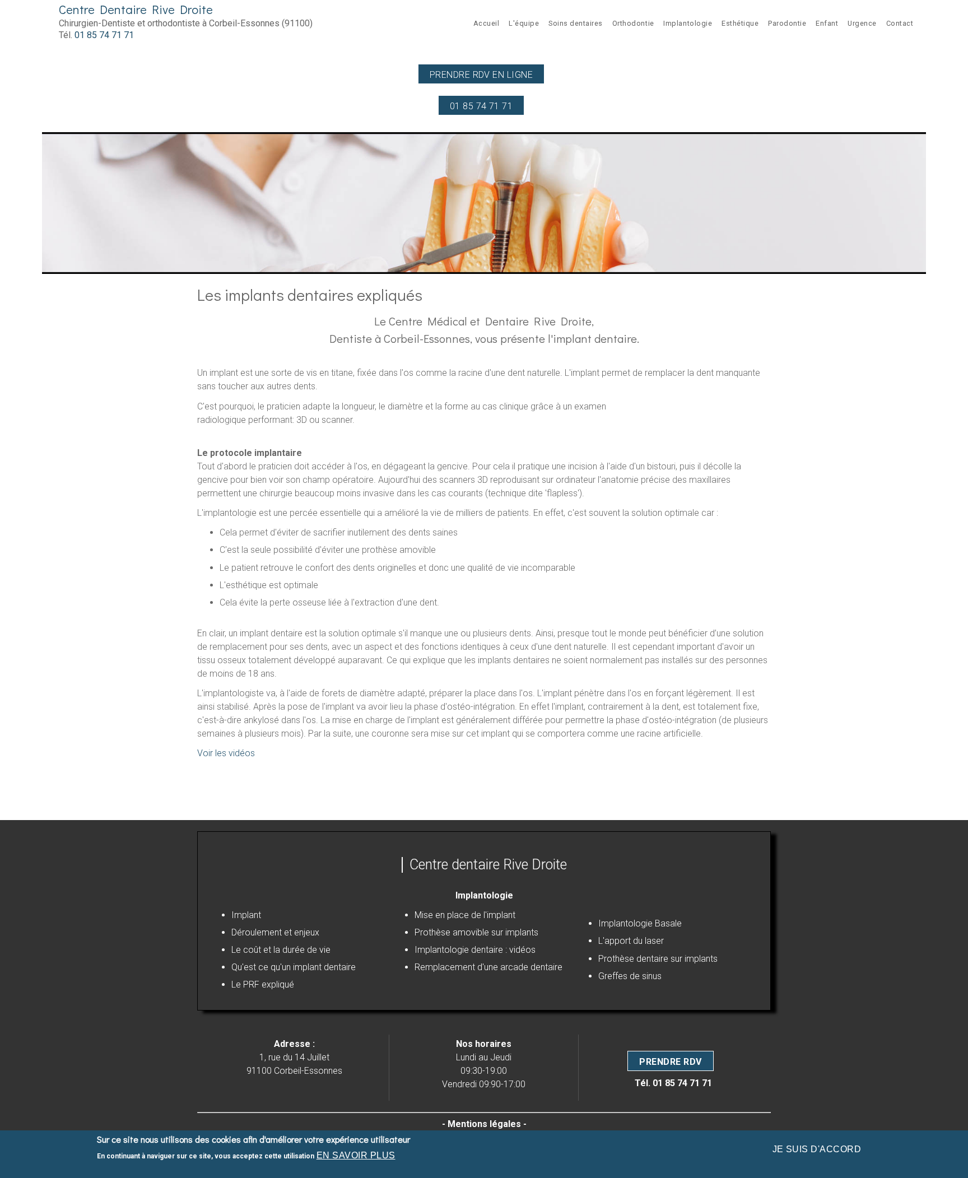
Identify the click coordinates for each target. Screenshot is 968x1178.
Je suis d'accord (817, 1149)
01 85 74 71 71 (104, 35)
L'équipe (524, 23)
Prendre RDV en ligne (481, 74)
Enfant (827, 23)
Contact (900, 23)
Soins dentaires (575, 23)
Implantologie (687, 23)
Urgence (862, 23)
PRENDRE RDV (670, 1061)
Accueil (486, 23)
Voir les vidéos (226, 753)
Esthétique (740, 23)
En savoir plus (356, 1155)
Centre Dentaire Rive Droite (136, 9)
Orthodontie (633, 23)
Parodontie (787, 23)
